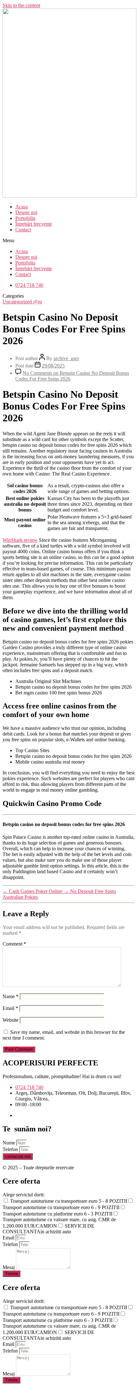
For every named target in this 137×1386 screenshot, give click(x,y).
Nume (9, 1142)
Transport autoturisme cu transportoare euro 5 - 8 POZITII (68, 1201)
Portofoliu (25, 218)
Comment (14, 944)
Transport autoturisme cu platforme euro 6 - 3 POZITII (57, 1213)
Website (10, 1020)
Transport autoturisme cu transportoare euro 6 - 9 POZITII (61, 1207)
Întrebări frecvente (33, 224)
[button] (68, 240)
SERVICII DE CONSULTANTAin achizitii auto (48, 1228)
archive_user (66, 358)
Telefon (11, 1149)
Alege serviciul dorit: (24, 1194)
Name (10, 996)
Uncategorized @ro (22, 301)
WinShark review (20, 540)
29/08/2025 (53, 365)
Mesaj (9, 1267)
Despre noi (26, 212)
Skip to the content (21, 5)
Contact (23, 229)
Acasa (21, 206)
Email (10, 1008)
